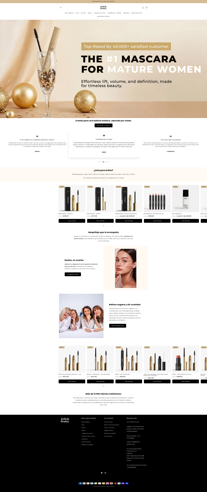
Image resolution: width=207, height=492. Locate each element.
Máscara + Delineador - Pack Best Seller (98, 374)
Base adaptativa (177, 213)
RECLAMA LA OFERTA (103, 125)
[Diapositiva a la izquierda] (100, 226)
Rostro (83, 427)
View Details (72, 221)
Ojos (83, 425)
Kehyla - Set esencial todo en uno (181, 374)
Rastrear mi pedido (87, 444)
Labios (83, 430)
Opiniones (85, 439)
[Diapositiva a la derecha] (107, 226)
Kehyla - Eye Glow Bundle (122, 374)
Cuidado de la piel (87, 433)
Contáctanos (108, 436)
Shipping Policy (108, 430)
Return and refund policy (111, 425)
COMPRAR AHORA (73, 274)
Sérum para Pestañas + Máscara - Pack (69, 374)
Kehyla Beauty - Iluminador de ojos (154, 213)
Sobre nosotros (86, 442)
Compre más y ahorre (88, 436)
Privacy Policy (108, 422)
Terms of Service (109, 427)
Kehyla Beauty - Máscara (65, 213)
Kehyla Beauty (100, 486)
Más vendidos (86, 422)
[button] (61, 7)
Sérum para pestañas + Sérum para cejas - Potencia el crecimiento (156, 375)
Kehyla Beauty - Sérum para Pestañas (126, 213)
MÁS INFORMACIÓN (118, 326)
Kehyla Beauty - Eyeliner (94, 213)
